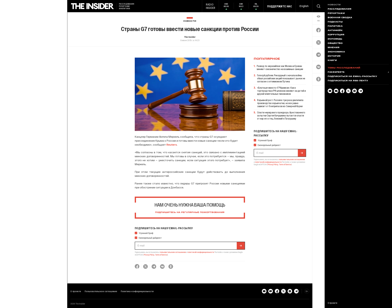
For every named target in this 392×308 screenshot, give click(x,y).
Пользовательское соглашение (101, 291)
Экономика (336, 52)
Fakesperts (336, 72)
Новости (189, 21)
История (334, 56)
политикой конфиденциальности (201, 252)
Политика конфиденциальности (137, 291)
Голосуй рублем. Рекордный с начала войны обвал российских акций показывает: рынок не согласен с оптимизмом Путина (281, 78)
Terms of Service (161, 255)
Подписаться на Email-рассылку (352, 76)
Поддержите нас (279, 6)
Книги (332, 60)
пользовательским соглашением (173, 252)
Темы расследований (344, 68)
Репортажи (336, 13)
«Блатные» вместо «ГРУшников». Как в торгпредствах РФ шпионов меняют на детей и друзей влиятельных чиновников (281, 90)
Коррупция (336, 35)
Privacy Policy (149, 255)
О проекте (75, 291)
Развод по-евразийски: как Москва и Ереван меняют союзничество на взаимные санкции (280, 67)
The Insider (190, 36)
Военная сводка (340, 18)
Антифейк (335, 30)
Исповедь (335, 39)
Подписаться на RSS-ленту (348, 81)
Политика (335, 26)
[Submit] (241, 245)
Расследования (339, 9)
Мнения (333, 48)
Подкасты (335, 22)
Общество (335, 43)
